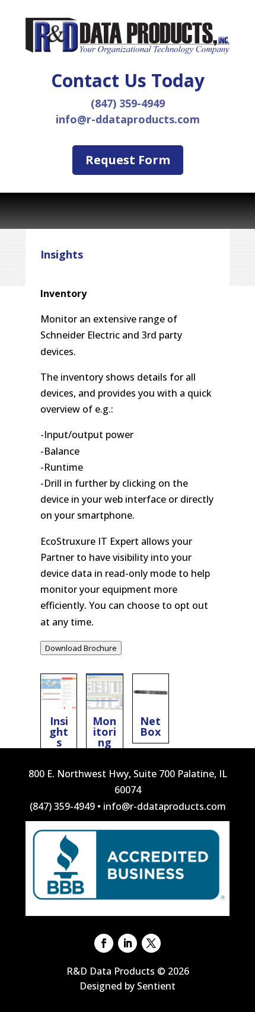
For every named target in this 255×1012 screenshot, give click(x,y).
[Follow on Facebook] (103, 943)
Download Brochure (81, 648)
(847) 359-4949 (128, 103)
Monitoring (104, 714)
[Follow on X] (151, 943)
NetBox (150, 708)
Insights (58, 714)
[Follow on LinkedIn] (127, 943)
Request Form (127, 160)
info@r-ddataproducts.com (128, 119)
